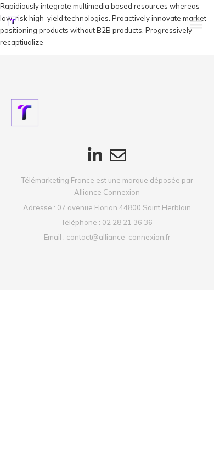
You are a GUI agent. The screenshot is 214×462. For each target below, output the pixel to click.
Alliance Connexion (107, 192)
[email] (118, 161)
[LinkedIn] (95, 161)
